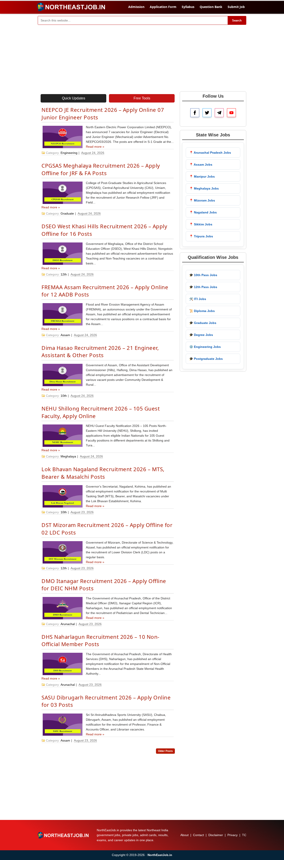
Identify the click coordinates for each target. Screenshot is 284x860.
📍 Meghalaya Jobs (204, 188)
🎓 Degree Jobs (201, 335)
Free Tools (142, 98)
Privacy (232, 835)
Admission (136, 7)
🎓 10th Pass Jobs (203, 275)
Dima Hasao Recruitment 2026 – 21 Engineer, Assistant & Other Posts (100, 351)
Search (237, 20)
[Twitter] (207, 112)
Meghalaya (68, 456)
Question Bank (211, 7)
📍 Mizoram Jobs (202, 200)
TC (244, 835)
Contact (198, 835)
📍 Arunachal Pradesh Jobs (210, 152)
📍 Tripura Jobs (201, 236)
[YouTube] (231, 112)
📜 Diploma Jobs (202, 311)
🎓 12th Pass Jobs (203, 287)
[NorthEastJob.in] (64, 835)
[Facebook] (194, 112)
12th (64, 274)
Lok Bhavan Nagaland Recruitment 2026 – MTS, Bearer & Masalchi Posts (102, 472)
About (184, 835)
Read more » (95, 146)
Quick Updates (73, 98)
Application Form (163, 7)
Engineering (69, 153)
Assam (65, 335)
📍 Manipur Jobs (202, 176)
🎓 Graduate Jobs (202, 323)
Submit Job (236, 7)
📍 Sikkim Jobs (200, 224)
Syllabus (188, 7)
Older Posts (165, 751)
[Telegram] (219, 112)
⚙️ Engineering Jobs (205, 347)
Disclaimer (215, 835)
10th (64, 395)
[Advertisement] (142, 58)
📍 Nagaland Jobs (203, 212)
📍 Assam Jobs (200, 164)
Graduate (67, 213)
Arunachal (68, 624)
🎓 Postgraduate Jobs (206, 358)
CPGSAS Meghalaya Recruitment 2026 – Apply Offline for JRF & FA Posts (100, 169)
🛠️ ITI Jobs (197, 299)
